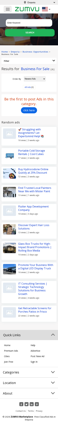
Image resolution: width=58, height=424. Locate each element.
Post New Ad (37, 356)
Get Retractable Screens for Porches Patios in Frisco (34, 309)
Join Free (8, 361)
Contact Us (21, 411)
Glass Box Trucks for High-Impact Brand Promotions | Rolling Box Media (35, 247)
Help (33, 345)
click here (29, 110)
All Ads (28, 87)
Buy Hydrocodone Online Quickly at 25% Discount (33, 170)
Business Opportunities (35, 51)
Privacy (39, 411)
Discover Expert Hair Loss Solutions (33, 226)
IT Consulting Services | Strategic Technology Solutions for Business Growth (32, 289)
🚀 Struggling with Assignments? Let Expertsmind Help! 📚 (31, 133)
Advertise (35, 350)
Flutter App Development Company (33, 208)
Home (4, 51)
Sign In (34, 361)
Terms (31, 411)
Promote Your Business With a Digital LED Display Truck (35, 266)
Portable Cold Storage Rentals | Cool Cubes (31, 152)
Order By (17, 78)
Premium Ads (11, 350)
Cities (7, 356)
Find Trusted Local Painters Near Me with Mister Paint (34, 189)
